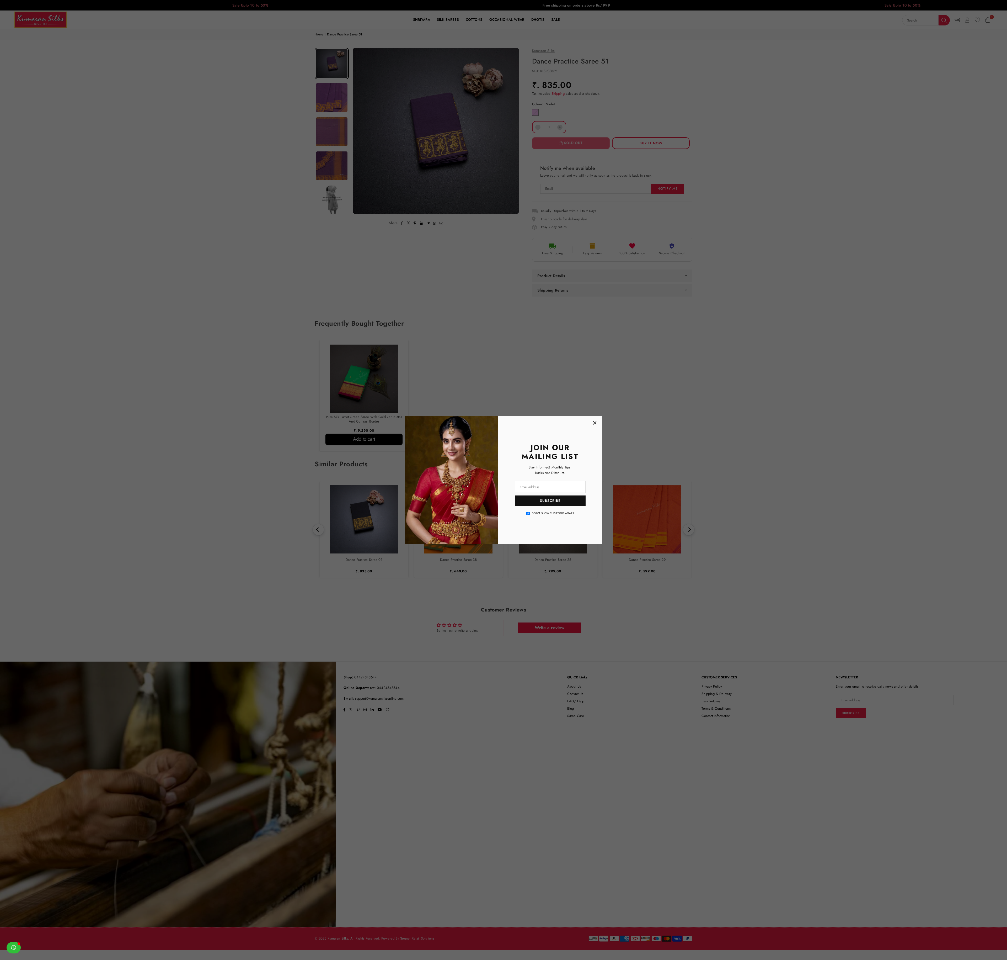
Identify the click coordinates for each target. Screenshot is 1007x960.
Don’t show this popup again (553, 513)
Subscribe (550, 500)
